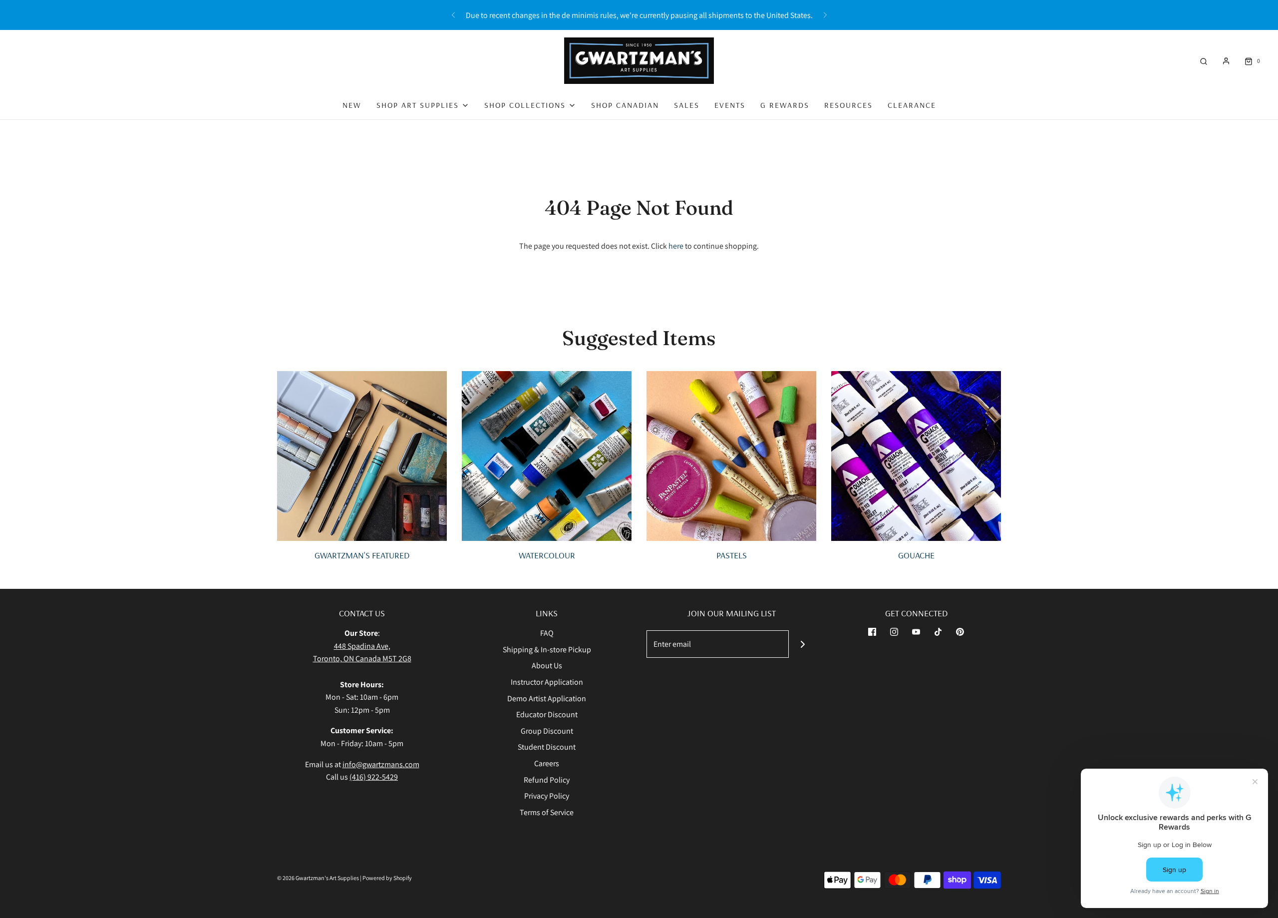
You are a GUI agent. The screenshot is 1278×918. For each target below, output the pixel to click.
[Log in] (1226, 61)
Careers (546, 763)
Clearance (912, 105)
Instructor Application (547, 682)
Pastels (731, 555)
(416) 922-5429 (373, 777)
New (351, 105)
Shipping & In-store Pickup (547, 649)
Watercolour (547, 555)
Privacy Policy (546, 796)
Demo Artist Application (546, 698)
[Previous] (453, 15)
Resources (848, 105)
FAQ (547, 633)
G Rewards (784, 105)
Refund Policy (547, 780)
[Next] (825, 15)
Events (729, 105)
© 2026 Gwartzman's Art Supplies (318, 878)
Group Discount (547, 731)
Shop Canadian (625, 105)
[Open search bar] (1204, 60)
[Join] (802, 644)
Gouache (916, 555)
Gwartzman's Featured (362, 555)
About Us (547, 665)
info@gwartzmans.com (380, 764)
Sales (686, 105)
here (675, 246)
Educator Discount (547, 714)
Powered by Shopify (387, 878)
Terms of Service (547, 812)
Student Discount (547, 747)
